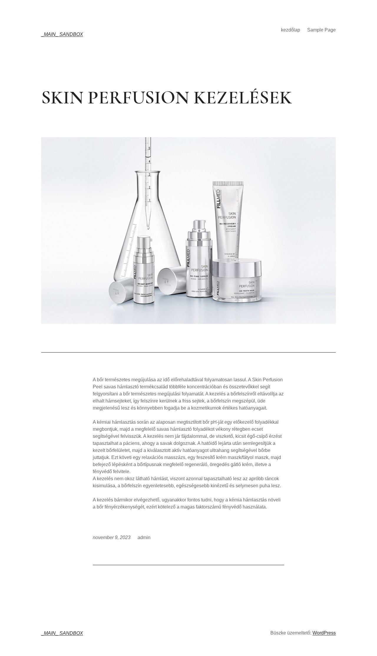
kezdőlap (290, 29)
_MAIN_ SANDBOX (62, 34)
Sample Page (321, 29)
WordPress (324, 632)
